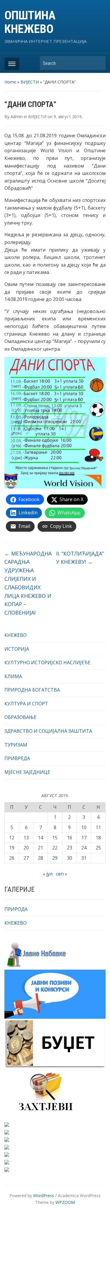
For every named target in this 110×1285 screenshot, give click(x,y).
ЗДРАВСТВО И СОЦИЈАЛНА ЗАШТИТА (48, 731)
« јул (48, 874)
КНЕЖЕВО (15, 635)
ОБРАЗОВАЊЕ (20, 717)
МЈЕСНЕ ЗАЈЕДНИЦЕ (27, 772)
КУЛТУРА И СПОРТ (26, 703)
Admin (17, 116)
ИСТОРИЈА (16, 649)
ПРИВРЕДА (17, 758)
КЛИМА (13, 676)
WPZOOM (65, 1202)
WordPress (43, 1195)
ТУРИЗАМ (15, 745)
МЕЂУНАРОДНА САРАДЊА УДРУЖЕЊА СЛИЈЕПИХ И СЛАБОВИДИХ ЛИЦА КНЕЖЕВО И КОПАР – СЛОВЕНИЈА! (28, 583)
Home (10, 82)
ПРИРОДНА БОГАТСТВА (32, 690)
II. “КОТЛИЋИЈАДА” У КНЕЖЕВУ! (80, 557)
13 (26, 837)
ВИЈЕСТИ (30, 82)
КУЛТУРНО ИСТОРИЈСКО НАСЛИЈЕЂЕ (47, 662)
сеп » (61, 874)
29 (54, 858)
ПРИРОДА (16, 909)
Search (98, 63)
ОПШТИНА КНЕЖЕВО (29, 22)
